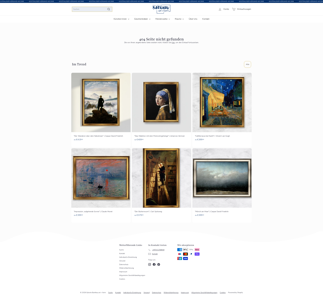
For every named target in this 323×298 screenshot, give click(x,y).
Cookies (122, 279)
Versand (122, 261)
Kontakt (205, 19)
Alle (247, 64)
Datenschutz (123, 264)
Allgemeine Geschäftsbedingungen (132, 275)
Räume (178, 19)
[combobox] (92, 9)
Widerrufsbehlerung (126, 268)
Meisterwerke (161, 19)
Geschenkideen (141, 19)
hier (173, 42)
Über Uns (193, 19)
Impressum (123, 272)
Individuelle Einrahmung (128, 257)
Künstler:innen (120, 19)
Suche (121, 250)
